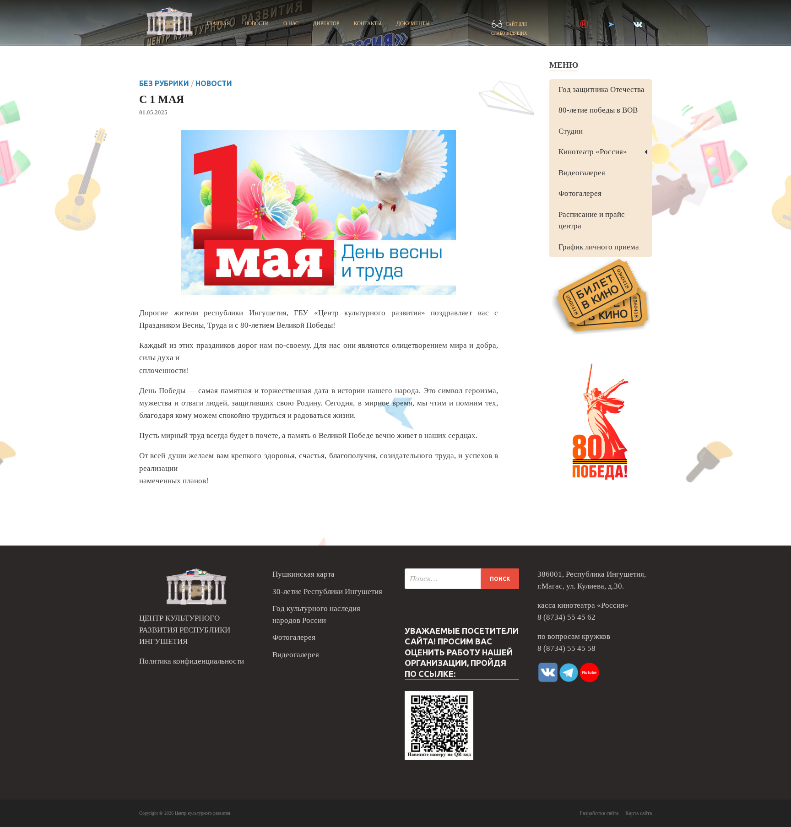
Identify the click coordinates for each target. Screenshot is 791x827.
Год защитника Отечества (601, 89)
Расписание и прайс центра (591, 220)
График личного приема (598, 247)
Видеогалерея (581, 172)
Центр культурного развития (202, 813)
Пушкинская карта (303, 574)
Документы (413, 23)
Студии (570, 131)
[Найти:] (462, 578)
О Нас (290, 23)
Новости (256, 23)
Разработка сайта (599, 813)
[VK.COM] (638, 24)
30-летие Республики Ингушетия (327, 591)
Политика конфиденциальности (191, 661)
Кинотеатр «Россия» (592, 151)
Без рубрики (164, 83)
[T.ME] (611, 24)
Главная (218, 23)
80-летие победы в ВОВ (598, 110)
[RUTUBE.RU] (584, 24)
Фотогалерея (579, 193)
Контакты (368, 23)
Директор (326, 23)
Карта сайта (638, 813)
